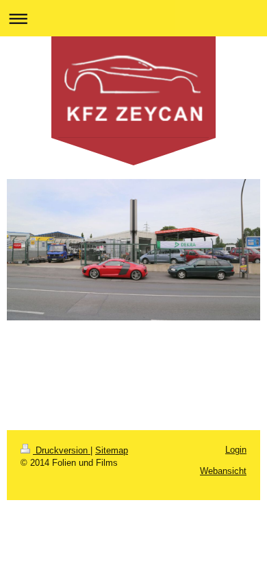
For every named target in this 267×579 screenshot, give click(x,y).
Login (235, 450)
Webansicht (223, 471)
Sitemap (111, 450)
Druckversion (61, 450)
